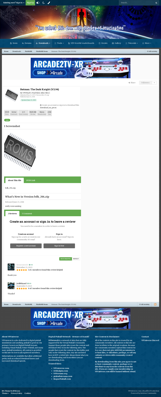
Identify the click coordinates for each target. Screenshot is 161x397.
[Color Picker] (48, 2)
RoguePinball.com (62, 379)
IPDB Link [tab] (30, 180)
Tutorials (132, 43)
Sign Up (30, 3)
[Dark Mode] (43, 2)
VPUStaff (26, 93)
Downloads (43, 43)
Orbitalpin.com (60, 371)
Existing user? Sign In (13, 3)
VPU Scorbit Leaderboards (82, 43)
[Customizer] (38, 2)
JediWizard (21, 283)
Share (132, 83)
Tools (60, 43)
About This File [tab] (14, 180)
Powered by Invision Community (143, 393)
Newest (76, 259)
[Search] (156, 2)
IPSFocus (16, 391)
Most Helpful (66, 259)
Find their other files (40, 93)
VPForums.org (60, 373)
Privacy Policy (16, 393)
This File (147, 3)
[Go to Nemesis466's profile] (11, 267)
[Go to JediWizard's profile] (11, 285)
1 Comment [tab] (27, 213)
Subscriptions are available (13, 356)
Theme (5, 393)
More (147, 43)
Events (104, 43)
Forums (27, 43)
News (14, 43)
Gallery (117, 43)
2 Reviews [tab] (12, 213)
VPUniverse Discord (150, 340)
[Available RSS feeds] (155, 304)
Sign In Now (59, 246)
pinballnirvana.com (62, 376)
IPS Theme (6, 391)
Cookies (27, 393)
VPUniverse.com (61, 368)
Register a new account (26, 246)
